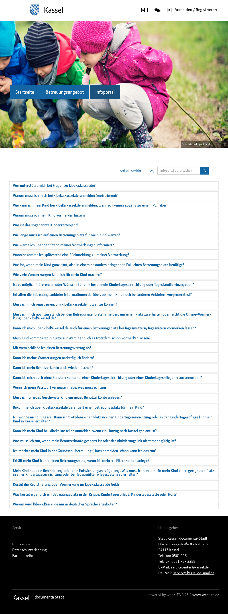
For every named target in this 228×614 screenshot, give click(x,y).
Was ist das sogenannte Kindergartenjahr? (45, 225)
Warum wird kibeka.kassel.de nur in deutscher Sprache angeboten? (65, 504)
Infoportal (105, 92)
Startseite (24, 92)
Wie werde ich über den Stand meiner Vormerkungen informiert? (63, 245)
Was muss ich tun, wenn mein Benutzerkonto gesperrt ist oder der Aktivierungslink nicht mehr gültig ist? (94, 441)
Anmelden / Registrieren (196, 10)
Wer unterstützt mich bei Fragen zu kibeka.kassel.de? (54, 185)
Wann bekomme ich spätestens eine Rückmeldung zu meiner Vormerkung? (71, 255)
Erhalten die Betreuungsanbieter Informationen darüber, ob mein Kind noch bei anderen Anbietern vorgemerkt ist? (102, 294)
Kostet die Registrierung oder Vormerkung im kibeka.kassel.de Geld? (66, 484)
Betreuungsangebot (65, 92)
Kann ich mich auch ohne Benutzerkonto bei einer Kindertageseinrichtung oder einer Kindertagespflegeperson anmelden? (107, 378)
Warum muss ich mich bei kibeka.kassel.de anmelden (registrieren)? (65, 195)
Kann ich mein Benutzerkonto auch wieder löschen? (53, 368)
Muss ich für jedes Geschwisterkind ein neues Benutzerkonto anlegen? (67, 397)
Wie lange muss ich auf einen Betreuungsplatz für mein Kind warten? (66, 235)
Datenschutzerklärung (29, 550)
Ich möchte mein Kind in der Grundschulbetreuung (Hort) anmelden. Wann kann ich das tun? (85, 451)
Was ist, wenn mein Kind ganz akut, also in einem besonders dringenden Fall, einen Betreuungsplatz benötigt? (98, 265)
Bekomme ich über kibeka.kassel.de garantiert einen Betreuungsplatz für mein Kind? (78, 407)
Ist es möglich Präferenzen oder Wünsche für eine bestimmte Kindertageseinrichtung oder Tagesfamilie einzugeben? (103, 284)
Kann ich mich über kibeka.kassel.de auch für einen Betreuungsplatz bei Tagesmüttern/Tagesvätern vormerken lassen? (104, 328)
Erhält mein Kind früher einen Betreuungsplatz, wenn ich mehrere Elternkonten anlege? (81, 461)
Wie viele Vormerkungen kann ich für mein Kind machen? (57, 274)
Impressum (21, 544)
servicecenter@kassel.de (190, 567)
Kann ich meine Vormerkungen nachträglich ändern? (53, 358)
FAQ (152, 171)
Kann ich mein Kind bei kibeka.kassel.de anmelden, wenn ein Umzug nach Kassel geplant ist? (85, 431)
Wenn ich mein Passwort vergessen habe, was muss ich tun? (59, 387)
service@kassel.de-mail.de (193, 573)
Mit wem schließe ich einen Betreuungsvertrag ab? (52, 348)
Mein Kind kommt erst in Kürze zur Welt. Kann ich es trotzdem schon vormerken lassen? (82, 338)
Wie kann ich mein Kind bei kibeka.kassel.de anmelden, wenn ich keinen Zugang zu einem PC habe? (90, 205)
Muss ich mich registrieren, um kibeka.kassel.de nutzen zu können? (65, 304)
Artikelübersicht (130, 171)
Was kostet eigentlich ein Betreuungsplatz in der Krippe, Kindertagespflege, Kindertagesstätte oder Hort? (95, 494)
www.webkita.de (205, 595)
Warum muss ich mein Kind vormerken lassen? (49, 215)
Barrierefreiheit (24, 556)
